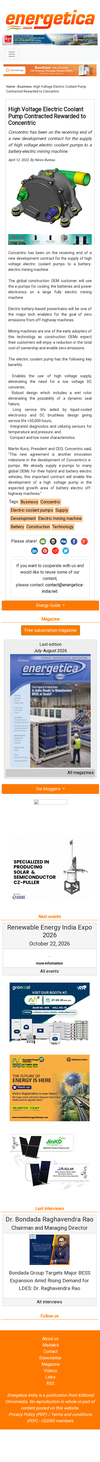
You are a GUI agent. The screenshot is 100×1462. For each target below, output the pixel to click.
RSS (50, 1383)
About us (50, 1338)
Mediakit (50, 1345)
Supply (61, 510)
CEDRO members (57, 1420)
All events (49, 971)
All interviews (49, 1301)
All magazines (80, 772)
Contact (50, 1351)
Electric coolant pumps (32, 510)
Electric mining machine (60, 518)
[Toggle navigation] (11, 54)
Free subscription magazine (51, 630)
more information (49, 963)
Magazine (50, 1364)
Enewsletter (50, 1357)
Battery (17, 526)
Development (23, 518)
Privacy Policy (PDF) (28, 1414)
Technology (63, 526)
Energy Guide (49, 605)
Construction (38, 526)
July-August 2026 (50, 650)
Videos (50, 1370)
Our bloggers (48, 788)
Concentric (50, 501)
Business (25, 87)
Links (50, 1377)
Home (10, 87)
